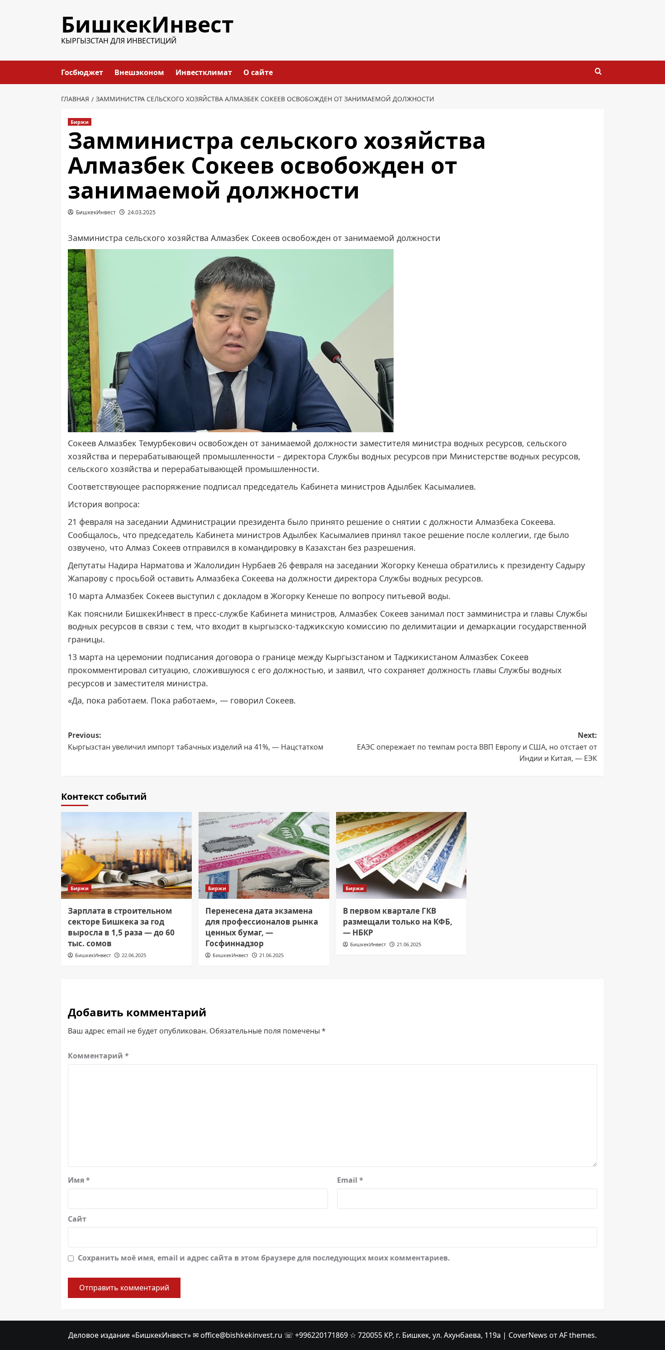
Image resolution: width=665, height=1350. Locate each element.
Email (350, 1180)
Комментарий (98, 1056)
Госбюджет (82, 72)
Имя (79, 1180)
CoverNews (527, 1335)
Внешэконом (139, 72)
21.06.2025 (271, 955)
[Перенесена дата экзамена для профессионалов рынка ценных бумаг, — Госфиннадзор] (264, 855)
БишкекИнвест (147, 24)
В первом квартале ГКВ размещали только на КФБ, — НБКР (397, 922)
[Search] (598, 72)
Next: (477, 746)
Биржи (80, 121)
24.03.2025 (142, 212)
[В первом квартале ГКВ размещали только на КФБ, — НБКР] (401, 855)
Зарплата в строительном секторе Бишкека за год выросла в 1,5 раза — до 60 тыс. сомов (121, 927)
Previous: (195, 741)
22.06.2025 (134, 955)
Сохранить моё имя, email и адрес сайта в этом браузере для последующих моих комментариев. (264, 1258)
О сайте (258, 72)
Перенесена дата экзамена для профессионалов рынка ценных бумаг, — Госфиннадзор (261, 927)
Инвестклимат (204, 72)
